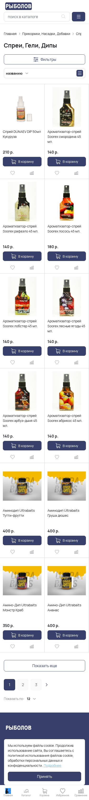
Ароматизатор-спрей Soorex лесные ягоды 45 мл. (66, 326)
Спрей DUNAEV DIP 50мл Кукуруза (22, 134)
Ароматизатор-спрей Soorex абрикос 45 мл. (64, 418)
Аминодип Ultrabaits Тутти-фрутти (19, 513)
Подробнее (52, 765)
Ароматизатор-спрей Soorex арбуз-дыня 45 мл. (20, 420)
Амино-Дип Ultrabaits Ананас (64, 607)
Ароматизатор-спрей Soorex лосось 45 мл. (64, 228)
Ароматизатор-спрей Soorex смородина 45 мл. (64, 136)
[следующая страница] (46, 685)
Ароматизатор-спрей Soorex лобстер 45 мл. (20, 323)
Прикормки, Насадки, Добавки (46, 33)
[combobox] (37, 16)
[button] (78, 16)
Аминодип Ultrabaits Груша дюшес (63, 513)
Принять (44, 776)
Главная (10, 33)
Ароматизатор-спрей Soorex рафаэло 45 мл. (20, 228)
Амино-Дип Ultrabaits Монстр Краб (20, 607)
